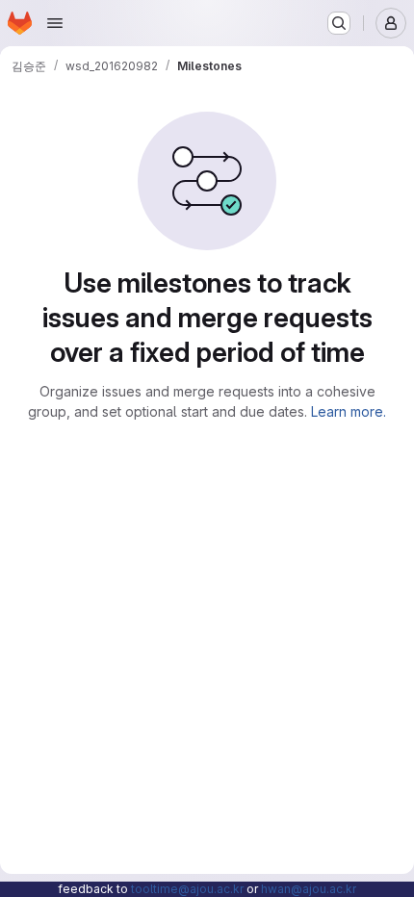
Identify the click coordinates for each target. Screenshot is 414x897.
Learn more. (348, 411)
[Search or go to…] (338, 23)
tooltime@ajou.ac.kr (187, 889)
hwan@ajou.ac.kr (308, 889)
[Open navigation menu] (54, 23)
